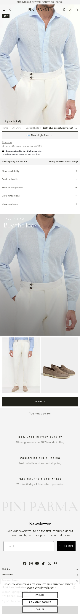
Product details (9, 179)
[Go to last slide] (6, 64)
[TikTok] (43, 563)
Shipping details (10, 204)
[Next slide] (73, 64)
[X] (49, 563)
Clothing (6, 569)
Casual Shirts (32, 128)
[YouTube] (37, 563)
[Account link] (70, 9)
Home (5, 128)
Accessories (7, 575)
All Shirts (16, 128)
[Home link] (40, 9)
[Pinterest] (55, 563)
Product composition (12, 188)
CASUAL (40, 610)
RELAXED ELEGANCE (40, 602)
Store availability (10, 171)
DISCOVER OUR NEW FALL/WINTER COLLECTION (40, 2)
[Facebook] (24, 563)
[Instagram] (31, 563)
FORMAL (40, 595)
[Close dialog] (77, 581)
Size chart (7, 143)
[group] (40, 64)
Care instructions (11, 196)
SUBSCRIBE (66, 546)
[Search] (10, 10)
